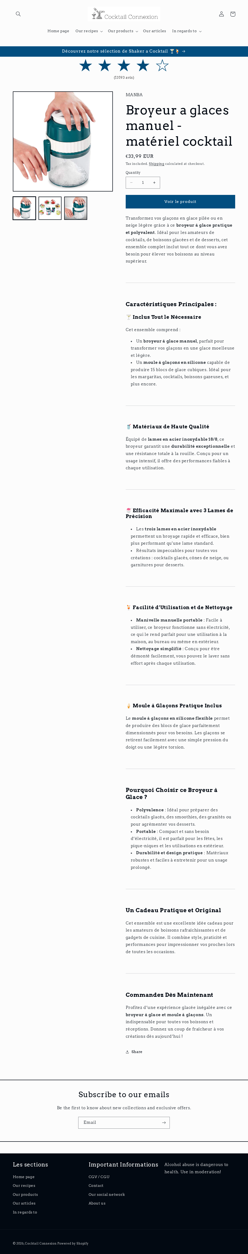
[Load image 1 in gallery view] (24, 208)
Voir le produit (180, 201)
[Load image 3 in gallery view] (75, 208)
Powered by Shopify (72, 1243)
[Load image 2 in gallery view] (50, 208)
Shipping (156, 164)
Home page (24, 1177)
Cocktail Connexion (41, 1243)
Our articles (24, 1203)
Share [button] (137, 1052)
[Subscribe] (164, 1123)
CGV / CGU (99, 1177)
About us (97, 1203)
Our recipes (24, 1185)
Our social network (107, 1194)
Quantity (133, 173)
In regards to (25, 1212)
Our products (25, 1194)
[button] (18, 14)
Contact (96, 1185)
